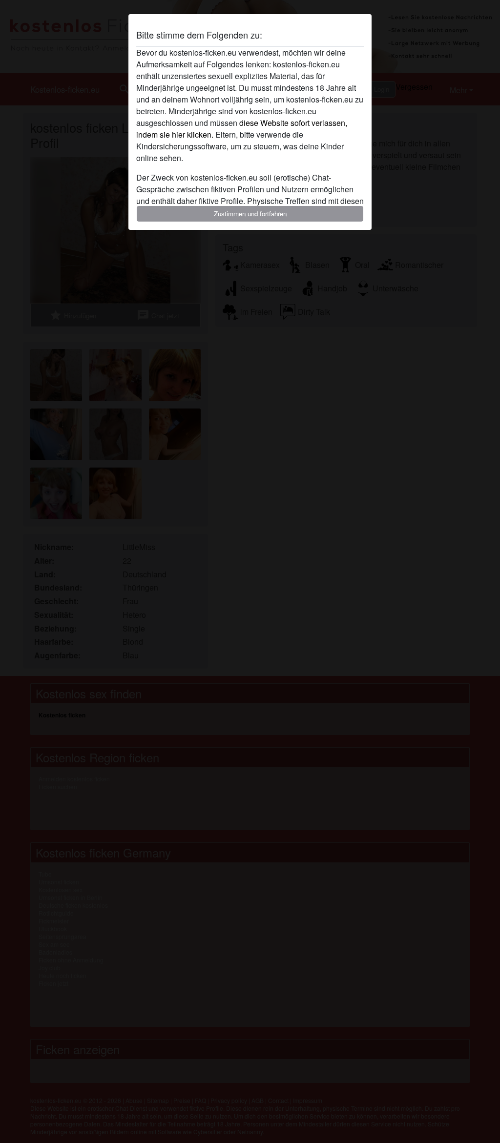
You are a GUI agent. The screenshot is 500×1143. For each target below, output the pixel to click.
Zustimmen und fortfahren (250, 213)
